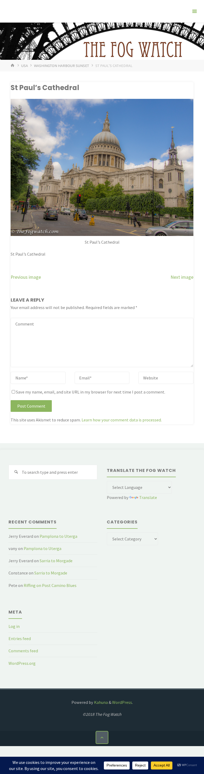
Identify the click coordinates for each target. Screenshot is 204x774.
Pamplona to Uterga (58, 536)
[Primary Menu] (194, 11)
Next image (182, 277)
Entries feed (19, 638)
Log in (14, 626)
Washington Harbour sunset (61, 65)
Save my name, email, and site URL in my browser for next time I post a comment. (90, 392)
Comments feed (23, 650)
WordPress (122, 702)
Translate (148, 497)
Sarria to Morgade (56, 560)
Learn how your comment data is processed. (122, 419)
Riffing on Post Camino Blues (50, 585)
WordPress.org (22, 663)
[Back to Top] (102, 737)
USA (24, 65)
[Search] (16, 472)
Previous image (26, 277)
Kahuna (100, 702)
